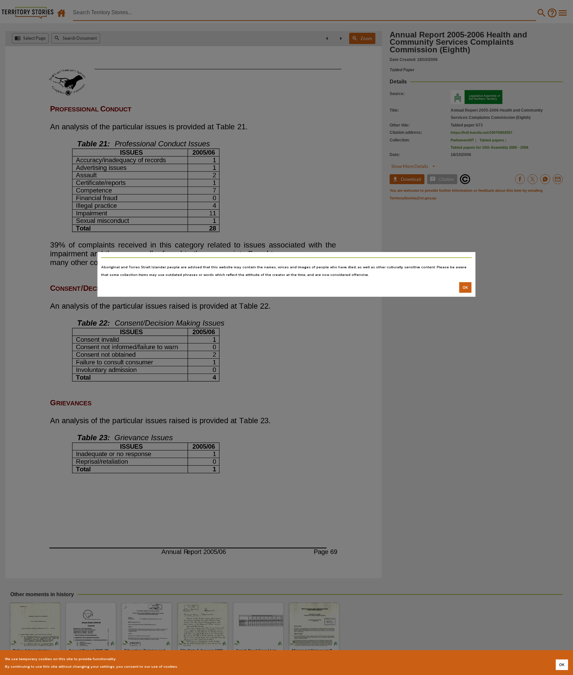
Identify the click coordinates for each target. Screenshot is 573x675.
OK (465, 287)
